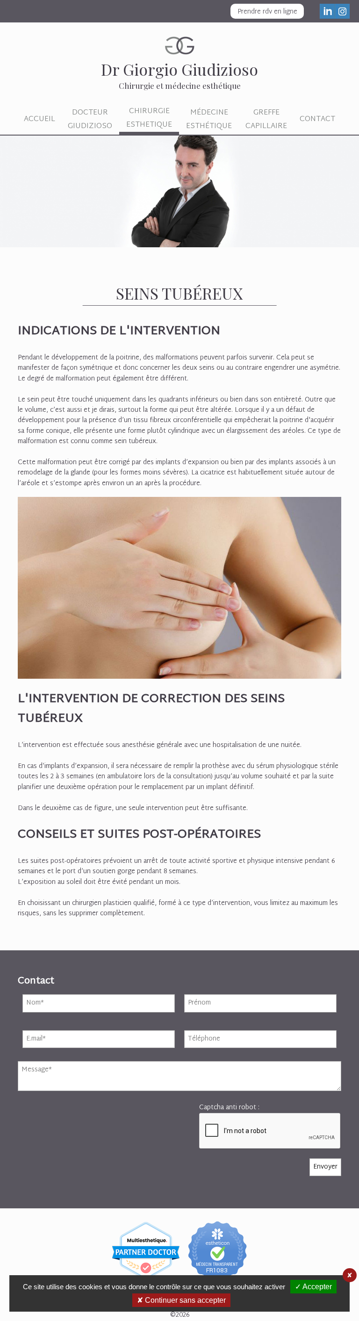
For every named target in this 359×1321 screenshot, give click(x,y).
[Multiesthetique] (146, 1245)
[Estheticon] (218, 1245)
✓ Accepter (313, 1287)
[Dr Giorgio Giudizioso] (179, 193)
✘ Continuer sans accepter (181, 1300)
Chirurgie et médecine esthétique (179, 74)
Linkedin (327, 11)
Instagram (342, 11)
